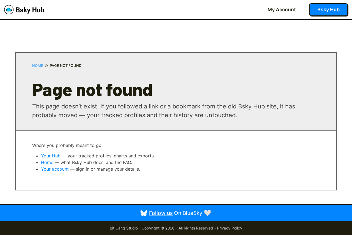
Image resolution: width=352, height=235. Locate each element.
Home (37, 65)
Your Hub (51, 156)
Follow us (161, 213)
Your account (55, 169)
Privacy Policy (229, 228)
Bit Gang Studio (124, 228)
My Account (282, 9)
